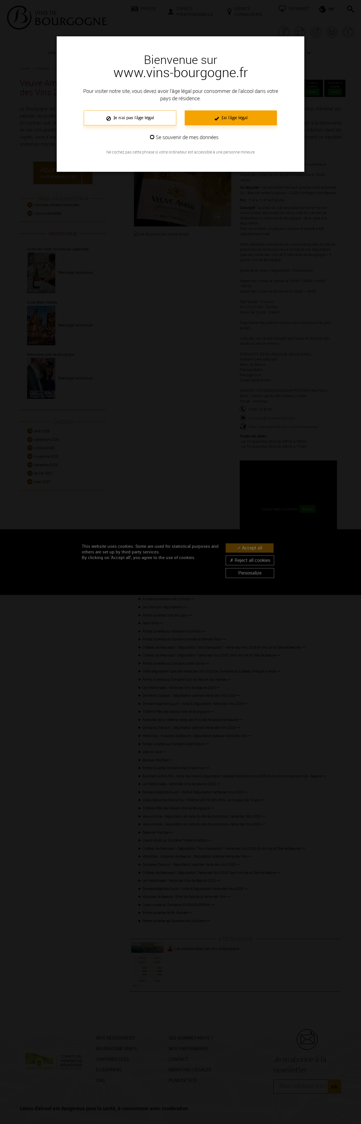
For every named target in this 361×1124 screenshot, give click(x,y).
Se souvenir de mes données (187, 137)
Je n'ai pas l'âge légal (133, 117)
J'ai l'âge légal (234, 117)
